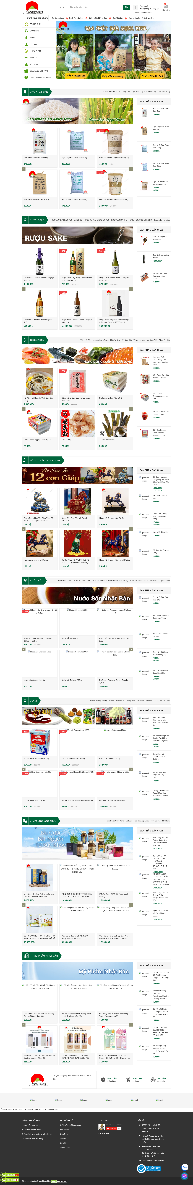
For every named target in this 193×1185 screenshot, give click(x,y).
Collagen (129, 821)
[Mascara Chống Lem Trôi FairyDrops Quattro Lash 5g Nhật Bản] (39, 1039)
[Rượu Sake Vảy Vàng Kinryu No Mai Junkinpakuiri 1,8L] (77, 261)
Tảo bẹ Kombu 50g (107, 440)
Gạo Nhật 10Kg (150, 92)
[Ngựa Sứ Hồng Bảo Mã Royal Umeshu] (77, 501)
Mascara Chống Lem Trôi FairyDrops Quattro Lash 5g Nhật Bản (161, 995)
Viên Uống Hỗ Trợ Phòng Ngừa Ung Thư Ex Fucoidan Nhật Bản (160, 841)
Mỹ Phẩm (166, 821)
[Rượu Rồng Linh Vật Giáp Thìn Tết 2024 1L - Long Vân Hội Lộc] (39, 501)
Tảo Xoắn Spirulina (141, 821)
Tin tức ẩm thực (58, 18)
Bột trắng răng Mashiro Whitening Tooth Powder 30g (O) (160, 1049)
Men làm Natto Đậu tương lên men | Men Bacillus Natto (160, 361)
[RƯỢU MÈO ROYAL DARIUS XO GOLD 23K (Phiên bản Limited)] (77, 543)
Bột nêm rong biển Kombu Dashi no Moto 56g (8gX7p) (161, 738)
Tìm (126, 7)
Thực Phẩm (37, 340)
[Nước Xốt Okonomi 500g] (39, 663)
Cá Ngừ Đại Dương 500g (161, 551)
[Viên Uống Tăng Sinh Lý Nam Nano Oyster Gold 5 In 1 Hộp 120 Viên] (115, 919)
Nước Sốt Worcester (82, 581)
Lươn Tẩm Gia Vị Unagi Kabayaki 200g (160, 516)
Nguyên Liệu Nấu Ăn (100, 340)
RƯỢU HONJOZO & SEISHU (140, 220)
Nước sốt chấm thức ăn (139, 581)
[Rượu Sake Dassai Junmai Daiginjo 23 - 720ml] (40, 261)
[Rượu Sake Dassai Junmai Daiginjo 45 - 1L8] (77, 303)
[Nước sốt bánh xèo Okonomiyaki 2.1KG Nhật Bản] (39, 621)
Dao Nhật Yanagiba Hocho (161, 256)
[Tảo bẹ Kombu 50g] (115, 423)
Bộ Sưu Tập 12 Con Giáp (98, 18)
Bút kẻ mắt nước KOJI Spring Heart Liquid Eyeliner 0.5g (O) (161, 1013)
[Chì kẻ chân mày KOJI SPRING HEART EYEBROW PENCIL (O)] (77, 1039)
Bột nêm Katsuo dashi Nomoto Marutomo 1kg (159, 432)
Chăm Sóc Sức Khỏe (43, 821)
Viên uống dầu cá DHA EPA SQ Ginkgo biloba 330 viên (160, 896)
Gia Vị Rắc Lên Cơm (162, 701)
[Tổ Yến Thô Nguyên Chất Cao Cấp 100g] (39, 381)
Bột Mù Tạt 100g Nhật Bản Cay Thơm (159, 774)
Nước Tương (95, 701)
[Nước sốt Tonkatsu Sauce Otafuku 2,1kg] (115, 663)
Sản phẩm (64, 1130)
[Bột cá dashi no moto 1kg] (39, 784)
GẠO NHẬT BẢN (39, 92)
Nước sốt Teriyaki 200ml (72, 680)
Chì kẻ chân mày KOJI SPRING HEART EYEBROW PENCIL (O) (160, 1031)
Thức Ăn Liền (164, 340)
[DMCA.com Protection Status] (59, 1181)
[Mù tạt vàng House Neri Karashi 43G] (77, 784)
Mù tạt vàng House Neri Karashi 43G (77, 800)
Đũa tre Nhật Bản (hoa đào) (160, 238)
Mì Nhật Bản (127, 340)
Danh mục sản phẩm (37, 18)
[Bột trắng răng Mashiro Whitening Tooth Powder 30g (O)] (115, 997)
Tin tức (63, 1138)
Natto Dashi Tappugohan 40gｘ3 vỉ (38, 440)
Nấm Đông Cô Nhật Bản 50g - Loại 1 (161, 376)
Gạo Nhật (64, 1134)
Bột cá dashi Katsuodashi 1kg (36, 758)
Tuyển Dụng (65, 1147)
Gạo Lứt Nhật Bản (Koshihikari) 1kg (114, 157)
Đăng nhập (144, 9)
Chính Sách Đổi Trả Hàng (32, 1138)
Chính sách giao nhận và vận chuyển (37, 1134)
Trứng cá (137, 340)
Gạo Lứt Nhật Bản (110, 92)
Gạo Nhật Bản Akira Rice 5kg (36, 157)
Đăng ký (155, 9)
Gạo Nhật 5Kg (137, 92)
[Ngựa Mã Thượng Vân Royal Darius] (115, 543)
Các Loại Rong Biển (149, 340)
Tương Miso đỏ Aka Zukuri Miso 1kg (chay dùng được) (161, 793)
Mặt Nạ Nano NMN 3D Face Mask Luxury (160, 913)
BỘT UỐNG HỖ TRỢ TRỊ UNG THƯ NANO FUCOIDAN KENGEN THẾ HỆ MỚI (39, 938)
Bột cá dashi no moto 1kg (34, 800)
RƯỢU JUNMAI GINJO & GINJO (96, 220)
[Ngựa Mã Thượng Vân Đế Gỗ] (115, 501)
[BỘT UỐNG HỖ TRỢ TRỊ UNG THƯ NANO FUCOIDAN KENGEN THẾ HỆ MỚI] (39, 919)
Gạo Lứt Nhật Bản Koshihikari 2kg (113, 199)
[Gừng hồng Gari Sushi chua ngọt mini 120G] (77, 381)
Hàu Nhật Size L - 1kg (160, 496)
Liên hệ (63, 1143)
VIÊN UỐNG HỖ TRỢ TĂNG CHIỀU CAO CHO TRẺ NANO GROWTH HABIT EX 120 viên (77, 896)
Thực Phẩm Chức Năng (115, 821)
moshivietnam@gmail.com (153, 1160)
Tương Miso (130, 701)
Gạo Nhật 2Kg (124, 92)
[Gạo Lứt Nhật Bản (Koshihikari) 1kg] (115, 141)
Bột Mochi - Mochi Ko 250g (160, 635)
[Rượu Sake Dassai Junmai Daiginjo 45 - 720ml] (115, 261)
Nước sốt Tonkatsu (99, 581)
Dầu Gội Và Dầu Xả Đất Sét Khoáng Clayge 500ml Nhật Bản (161, 976)
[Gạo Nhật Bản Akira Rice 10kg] (77, 141)
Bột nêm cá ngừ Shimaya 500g (112, 800)
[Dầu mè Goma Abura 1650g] (77, 742)
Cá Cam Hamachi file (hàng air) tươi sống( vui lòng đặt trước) (161, 481)
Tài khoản (144, 6)
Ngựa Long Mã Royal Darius (36, 560)
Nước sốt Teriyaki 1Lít (71, 638)
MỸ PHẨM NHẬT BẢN (46, 956)
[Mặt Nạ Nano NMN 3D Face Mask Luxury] (115, 877)
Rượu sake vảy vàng (161, 220)
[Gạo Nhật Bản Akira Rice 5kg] (39, 141)
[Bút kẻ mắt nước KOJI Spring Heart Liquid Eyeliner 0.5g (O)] (77, 997)
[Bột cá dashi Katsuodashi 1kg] (39, 742)
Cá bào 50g (66, 440)
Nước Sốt (120, 701)
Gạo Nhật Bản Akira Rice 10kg (74, 157)
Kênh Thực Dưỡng (76, 18)
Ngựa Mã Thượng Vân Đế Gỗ (111, 518)
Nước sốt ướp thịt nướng (118, 581)
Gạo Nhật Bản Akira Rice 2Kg (36, 199)
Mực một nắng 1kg (160, 532)
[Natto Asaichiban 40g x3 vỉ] (115, 381)
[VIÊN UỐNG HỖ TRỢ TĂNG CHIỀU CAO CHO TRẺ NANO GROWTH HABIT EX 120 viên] (77, 877)
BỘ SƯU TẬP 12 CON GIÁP (45, 460)
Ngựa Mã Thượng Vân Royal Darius (114, 560)
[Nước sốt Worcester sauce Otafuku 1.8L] (115, 621)
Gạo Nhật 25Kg (164, 92)
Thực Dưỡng (155, 821)
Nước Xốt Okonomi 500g (34, 680)
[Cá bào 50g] (77, 423)
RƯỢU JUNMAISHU (119, 220)
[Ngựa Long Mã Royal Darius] (39, 543)
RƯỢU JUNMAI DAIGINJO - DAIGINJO (67, 220)
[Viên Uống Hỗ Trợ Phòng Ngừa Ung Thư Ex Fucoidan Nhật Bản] (39, 877)
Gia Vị (33, 700)
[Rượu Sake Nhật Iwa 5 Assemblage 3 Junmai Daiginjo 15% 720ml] (115, 303)
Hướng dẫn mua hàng (31, 1125)
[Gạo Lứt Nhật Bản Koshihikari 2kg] (115, 183)
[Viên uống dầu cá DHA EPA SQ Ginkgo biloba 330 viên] (77, 919)
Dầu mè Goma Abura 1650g (73, 758)
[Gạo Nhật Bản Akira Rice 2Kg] (39, 183)
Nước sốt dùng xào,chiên (160, 581)
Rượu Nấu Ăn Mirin (144, 701)
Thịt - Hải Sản (85, 340)
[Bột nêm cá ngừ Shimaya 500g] (115, 784)
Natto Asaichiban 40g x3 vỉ (110, 398)
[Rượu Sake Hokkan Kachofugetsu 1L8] (40, 303)
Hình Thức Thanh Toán (31, 1130)
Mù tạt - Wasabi (108, 701)
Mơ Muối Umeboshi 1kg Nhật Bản (161, 413)
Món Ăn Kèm (115, 340)
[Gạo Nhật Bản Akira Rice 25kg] (77, 183)
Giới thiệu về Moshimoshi (70, 1125)
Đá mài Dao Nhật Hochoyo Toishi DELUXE (160, 275)
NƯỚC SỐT (36, 580)
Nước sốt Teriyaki (65, 581)
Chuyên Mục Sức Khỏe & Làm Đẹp (141, 18)
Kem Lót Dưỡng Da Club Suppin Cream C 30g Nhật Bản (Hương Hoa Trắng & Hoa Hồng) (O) (114, 1058)
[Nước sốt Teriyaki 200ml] (77, 663)
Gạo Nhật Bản (118, 18)
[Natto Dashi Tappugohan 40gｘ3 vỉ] (39, 423)
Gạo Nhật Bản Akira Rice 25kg (74, 199)
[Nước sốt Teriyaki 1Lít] (77, 621)
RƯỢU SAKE (37, 220)
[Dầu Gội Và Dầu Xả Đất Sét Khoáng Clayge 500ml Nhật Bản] (39, 997)
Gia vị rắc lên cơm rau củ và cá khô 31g (161, 756)
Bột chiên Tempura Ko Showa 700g (161, 616)
